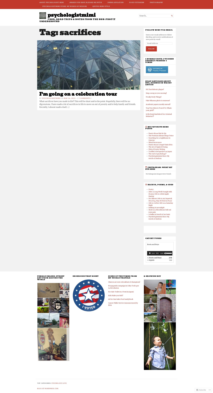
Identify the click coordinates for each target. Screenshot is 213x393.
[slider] (168, 253)
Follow (151, 49)
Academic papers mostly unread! (158, 104)
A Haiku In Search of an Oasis (159, 214)
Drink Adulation (115, 2)
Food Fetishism (136, 2)
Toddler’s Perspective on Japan (160, 151)
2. (150, 260)
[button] (48, 290)
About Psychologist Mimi (51, 2)
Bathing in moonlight (156, 208)
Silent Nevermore (155, 142)
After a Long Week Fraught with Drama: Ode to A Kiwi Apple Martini (160, 194)
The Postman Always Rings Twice (161, 136)
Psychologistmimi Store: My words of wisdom (64, 6)
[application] (159, 253)
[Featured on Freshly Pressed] (157, 73)
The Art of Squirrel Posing (158, 147)
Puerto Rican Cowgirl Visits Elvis (160, 145)
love (64, 383)
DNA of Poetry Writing (157, 149)
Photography (156, 2)
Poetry (151, 189)
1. (154, 258)
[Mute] (165, 253)
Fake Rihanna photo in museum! (158, 101)
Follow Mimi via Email (159, 30)
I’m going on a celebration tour (78, 94)
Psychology (57, 383)
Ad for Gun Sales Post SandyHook (120, 299)
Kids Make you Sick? (115, 296)
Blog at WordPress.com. (48, 388)
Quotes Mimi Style (101, 6)
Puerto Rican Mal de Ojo (157, 133)
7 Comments (84, 98)
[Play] (150, 253)
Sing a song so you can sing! (156, 93)
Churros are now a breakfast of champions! (124, 282)
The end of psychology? (157, 154)
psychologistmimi (72, 15)
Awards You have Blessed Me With (85, 2)
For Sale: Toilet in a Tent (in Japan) (121, 292)
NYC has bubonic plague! (155, 89)
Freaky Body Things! (153, 97)
